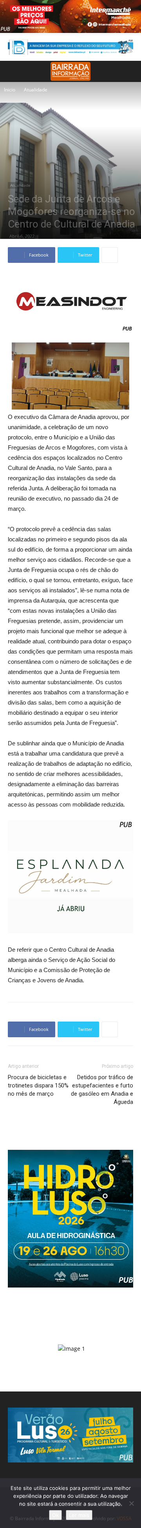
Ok (55, 1515)
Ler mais (79, 1515)
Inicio (9, 89)
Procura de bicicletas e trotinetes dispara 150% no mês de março (38, 1085)
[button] (130, 71)
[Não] (131, 1503)
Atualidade (35, 89)
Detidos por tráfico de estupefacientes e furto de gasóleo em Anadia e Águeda (102, 1089)
